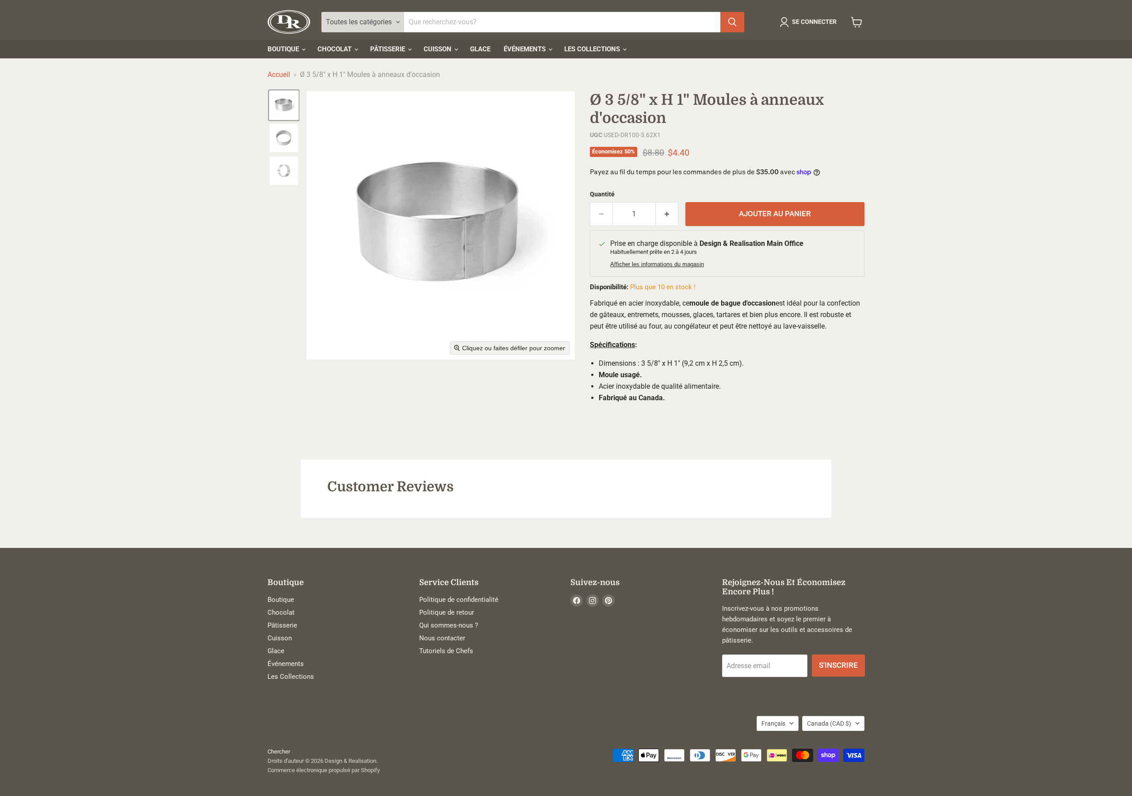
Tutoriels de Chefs (446, 651)
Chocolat (335, 49)
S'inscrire (838, 665)
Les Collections (593, 49)
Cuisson (438, 49)
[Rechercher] (732, 22)
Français (773, 723)
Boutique (284, 49)
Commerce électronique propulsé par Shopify (324, 770)
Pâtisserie (388, 49)
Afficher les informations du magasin (657, 264)
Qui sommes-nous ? (448, 625)
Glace (480, 49)
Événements (525, 49)
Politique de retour (446, 612)
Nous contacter (442, 638)
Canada (829, 723)
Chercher (279, 751)
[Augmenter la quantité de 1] (667, 214)
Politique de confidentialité (458, 600)
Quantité (602, 194)
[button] (810, 22)
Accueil (279, 75)
